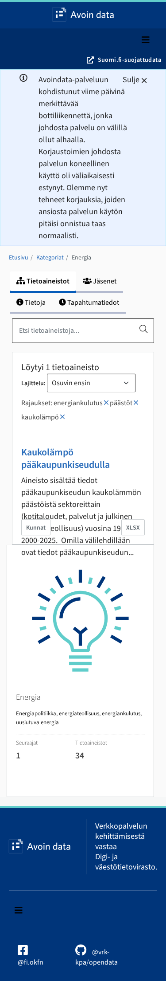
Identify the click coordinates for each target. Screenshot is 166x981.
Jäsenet (104, 281)
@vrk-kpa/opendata (96, 957)
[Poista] (106, 403)
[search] (143, 328)
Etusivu (18, 257)
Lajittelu (32, 383)
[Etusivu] (83, 15)
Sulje (131, 79)
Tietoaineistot (47, 281)
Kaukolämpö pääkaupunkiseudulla (65, 458)
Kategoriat (50, 257)
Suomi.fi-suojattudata (129, 60)
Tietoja (34, 302)
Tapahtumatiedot (92, 302)
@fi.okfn (30, 962)
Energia (81, 257)
